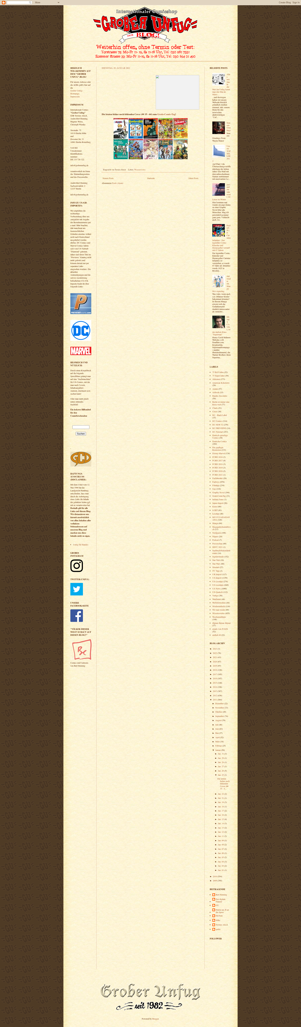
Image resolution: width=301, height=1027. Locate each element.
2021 (215, 657)
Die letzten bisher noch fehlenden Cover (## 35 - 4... (223, 783)
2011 (215, 699)
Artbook (215, 392)
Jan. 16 (221, 814)
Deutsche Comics (219, 441)
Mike (218, 920)
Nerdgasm (216, 532)
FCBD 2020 (217, 471)
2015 (215, 682)
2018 (215, 669)
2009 (215, 880)
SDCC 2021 (217, 547)
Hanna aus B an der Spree (222, 911)
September (220, 716)
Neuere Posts (108, 178)
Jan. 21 (221, 798)
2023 (215, 648)
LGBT (215, 510)
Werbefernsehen (219, 602)
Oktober (219, 711)
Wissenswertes (139, 169)
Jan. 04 (221, 861)
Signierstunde (218, 556)
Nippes (215, 536)
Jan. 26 (221, 770)
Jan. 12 (221, 831)
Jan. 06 (221, 853)
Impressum (75, 96)
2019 (215, 665)
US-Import (216, 577)
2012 (215, 695)
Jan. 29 (221, 758)
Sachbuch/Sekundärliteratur (221, 551)
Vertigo (215, 595)
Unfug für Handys (80, 544)
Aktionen (216, 379)
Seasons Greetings (229, 126)
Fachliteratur (217, 478)
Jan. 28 (221, 762)
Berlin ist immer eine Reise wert (220, 403)
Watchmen (216, 599)
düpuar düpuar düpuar (221, 623)
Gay (214, 488)
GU (217, 905)
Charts (215, 408)
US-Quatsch (217, 592)
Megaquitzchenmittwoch (221, 528)
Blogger (155, 1018)
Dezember (219, 703)
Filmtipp (215, 485)
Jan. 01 (221, 870)
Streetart (215, 567)
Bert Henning (221, 894)
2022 (215, 653)
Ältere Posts (193, 178)
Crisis (214, 411)
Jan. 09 (221, 840)
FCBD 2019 (217, 467)
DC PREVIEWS (219, 428)
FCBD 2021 (217, 474)
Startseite (151, 178)
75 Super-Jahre (218, 375)
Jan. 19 (221, 802)
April (217, 737)
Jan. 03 (221, 865)
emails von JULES (220, 628)
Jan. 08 (221, 844)
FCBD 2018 (217, 464)
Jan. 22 (221, 793)
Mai (217, 733)
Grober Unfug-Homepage (76, 92)
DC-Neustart (217, 431)
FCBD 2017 (217, 460)
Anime (215, 388)
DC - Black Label (219, 415)
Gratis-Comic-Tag (166, 114)
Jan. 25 (221, 774)
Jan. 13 (221, 827)
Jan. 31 (221, 753)
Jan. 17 (221, 810)
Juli (217, 724)
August (218, 720)
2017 (215, 674)
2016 (215, 678)
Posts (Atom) (117, 183)
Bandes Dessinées (219, 395)
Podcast (215, 539)
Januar (218, 750)
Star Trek (216, 560)
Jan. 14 (221, 823)
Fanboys (215, 481)
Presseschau (217, 543)
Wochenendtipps (219, 616)
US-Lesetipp (217, 581)
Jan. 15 (221, 819)
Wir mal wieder (218, 609)
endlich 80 (216, 635)
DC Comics (217, 421)
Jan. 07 (221, 848)
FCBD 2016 (217, 457)
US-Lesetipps (218, 584)
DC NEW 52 (217, 424)
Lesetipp (215, 513)
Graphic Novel (218, 492)
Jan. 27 (221, 766)
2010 (215, 876)
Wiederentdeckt (218, 606)
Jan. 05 (221, 857)
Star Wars (216, 563)
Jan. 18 (221, 806)
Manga (215, 523)
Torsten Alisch (222, 924)
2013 (215, 691)
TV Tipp (215, 570)
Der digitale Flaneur (220, 900)
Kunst (214, 506)
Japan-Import (217, 503)
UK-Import (217, 574)
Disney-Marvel (218, 453)
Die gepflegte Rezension (217, 448)
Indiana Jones (218, 499)
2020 (215, 661)
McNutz (219, 915)
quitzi (218, 929)
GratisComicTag (219, 495)
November (220, 707)
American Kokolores (221, 382)
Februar (218, 745)
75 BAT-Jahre (218, 372)
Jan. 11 (221, 836)
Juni (217, 728)
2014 (215, 686)
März (217, 741)
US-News (216, 588)
